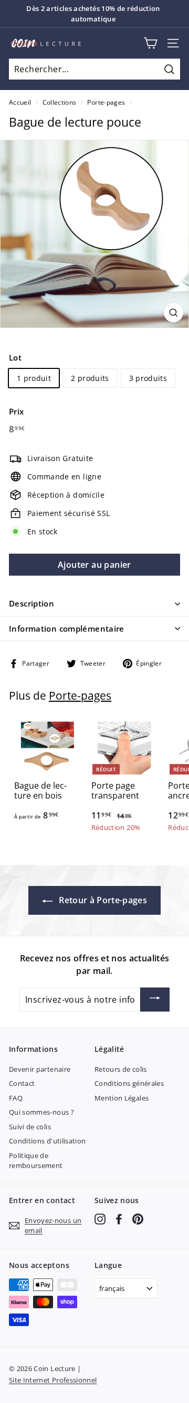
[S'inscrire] (155, 999)
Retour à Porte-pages (102, 900)
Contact (22, 1083)
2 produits (90, 378)
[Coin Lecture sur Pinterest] (137, 1219)
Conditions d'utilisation (47, 1141)
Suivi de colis (30, 1126)
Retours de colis (120, 1069)
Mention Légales (121, 1098)
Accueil (20, 102)
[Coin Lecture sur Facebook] (118, 1219)
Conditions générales (129, 1083)
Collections (60, 102)
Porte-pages (106, 102)
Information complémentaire (66, 628)
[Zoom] (173, 312)
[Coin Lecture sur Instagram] (100, 1219)
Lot (15, 357)
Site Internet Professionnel (53, 1380)
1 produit (34, 378)
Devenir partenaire (39, 1069)
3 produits (148, 378)
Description (31, 603)
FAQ (16, 1098)
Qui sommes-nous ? (41, 1112)
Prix (16, 411)
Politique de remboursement (36, 1161)
